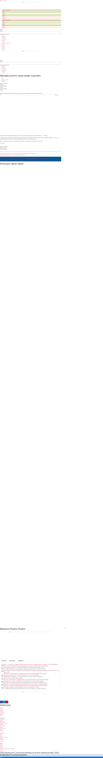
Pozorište (2, 739)
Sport (3, 11)
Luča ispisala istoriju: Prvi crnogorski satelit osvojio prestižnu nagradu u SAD (24, 667)
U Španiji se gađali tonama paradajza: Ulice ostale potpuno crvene (21, 687)
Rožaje (1, 729)
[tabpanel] (30, 676)
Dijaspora (4, 36)
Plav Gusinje (2, 725)
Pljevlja (1, 727)
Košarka (1, 746)
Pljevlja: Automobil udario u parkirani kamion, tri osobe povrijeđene (21, 675)
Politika (3, 40)
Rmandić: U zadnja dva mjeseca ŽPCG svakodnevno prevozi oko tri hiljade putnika (25, 684)
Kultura (3, 13)
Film (1, 734)
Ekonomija (4, 39)
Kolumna (4, 18)
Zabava (3, 15)
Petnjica (1, 724)
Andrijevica (2, 719)
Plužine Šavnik (3, 728)
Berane (1, 720)
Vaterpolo (2, 751)
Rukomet (2, 747)
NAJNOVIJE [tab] (4, 660)
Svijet (3, 42)
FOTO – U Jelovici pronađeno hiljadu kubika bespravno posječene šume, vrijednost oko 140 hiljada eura (31, 664)
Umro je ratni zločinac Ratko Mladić (13, 678)
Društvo (3, 38)
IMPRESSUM (5, 705)
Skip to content (3, 0)
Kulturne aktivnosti (4, 737)
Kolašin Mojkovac (3, 723)
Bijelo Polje (2, 721)
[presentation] (65, 627)
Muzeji (1, 738)
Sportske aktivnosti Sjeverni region (7, 748)
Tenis (1, 749)
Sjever (3, 16)
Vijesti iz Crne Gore (6, 10)
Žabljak (1, 730)
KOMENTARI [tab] (20, 660)
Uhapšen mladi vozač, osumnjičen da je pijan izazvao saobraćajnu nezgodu (24, 681)
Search (1, 30)
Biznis (3, 35)
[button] (30, 29)
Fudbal (1, 744)
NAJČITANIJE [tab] (12, 660)
